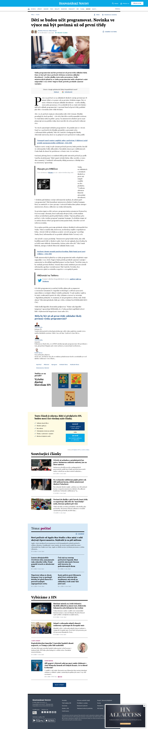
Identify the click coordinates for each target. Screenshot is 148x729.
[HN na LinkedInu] (50, 712)
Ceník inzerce (65, 711)
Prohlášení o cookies (82, 703)
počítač (46, 528)
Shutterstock (39, 67)
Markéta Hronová (43, 30)
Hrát (63, 386)
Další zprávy (59, 685)
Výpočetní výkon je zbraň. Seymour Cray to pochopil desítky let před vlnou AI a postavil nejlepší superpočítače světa (41, 579)
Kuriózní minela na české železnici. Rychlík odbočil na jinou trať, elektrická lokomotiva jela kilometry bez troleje (69, 606)
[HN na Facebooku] (45, 712)
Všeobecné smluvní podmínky (85, 708)
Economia (64, 705)
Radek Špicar (38, 352)
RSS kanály (100, 708)
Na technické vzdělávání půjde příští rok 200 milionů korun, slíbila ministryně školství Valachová (69, 482)
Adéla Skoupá (53, 30)
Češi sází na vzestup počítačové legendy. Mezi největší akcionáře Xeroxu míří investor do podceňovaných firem (68, 562)
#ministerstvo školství (42, 368)
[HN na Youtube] (55, 712)
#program (54, 364)
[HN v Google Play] (38, 720)
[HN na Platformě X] (42, 712)
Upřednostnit (68, 92)
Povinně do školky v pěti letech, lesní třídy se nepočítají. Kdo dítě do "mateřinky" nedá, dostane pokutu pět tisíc (70, 502)
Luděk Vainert (35, 640)
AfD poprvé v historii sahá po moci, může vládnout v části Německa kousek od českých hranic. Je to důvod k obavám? (66, 665)
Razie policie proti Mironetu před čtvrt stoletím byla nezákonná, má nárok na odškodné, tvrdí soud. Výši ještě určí (69, 579)
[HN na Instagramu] (47, 712)
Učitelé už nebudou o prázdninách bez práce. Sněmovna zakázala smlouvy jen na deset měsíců (70, 462)
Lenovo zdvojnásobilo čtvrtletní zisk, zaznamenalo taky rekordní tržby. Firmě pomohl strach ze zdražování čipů (42, 562)
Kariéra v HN (65, 708)
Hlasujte (50, 172)
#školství (46, 364)
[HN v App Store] (50, 720)
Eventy (99, 703)
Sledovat (56, 92)
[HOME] (28, 9)
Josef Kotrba (38, 327)
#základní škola (74, 364)
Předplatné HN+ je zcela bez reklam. (80, 449)
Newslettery (100, 705)
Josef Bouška (39, 340)
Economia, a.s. (43, 702)
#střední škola (63, 364)
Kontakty (64, 700)
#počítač (38, 364)
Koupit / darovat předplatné (104, 700)
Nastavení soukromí (82, 705)
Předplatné (137, 3)
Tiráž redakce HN (66, 703)
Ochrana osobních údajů (83, 700)
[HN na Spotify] (53, 712)
